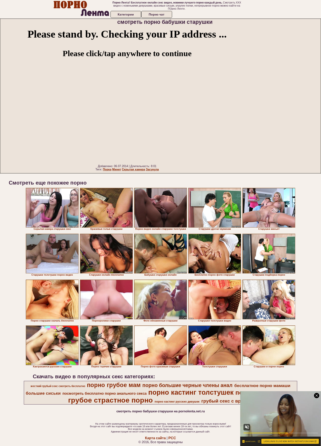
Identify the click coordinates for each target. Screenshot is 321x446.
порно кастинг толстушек (191, 392)
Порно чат (156, 14)
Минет (116, 169)
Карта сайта (155, 438)
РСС (172, 438)
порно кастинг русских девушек (177, 401)
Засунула (152, 169)
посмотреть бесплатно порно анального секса (104, 393)
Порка (107, 169)
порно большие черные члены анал (187, 385)
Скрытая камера (133, 169)
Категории (126, 14)
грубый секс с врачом (226, 401)
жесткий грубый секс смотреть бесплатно (58, 386)
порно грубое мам (114, 385)
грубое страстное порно (110, 400)
